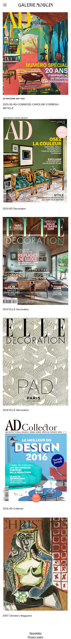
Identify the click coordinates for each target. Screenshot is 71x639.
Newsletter (35, 633)
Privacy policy (35, 637)
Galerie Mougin (35, 5)
